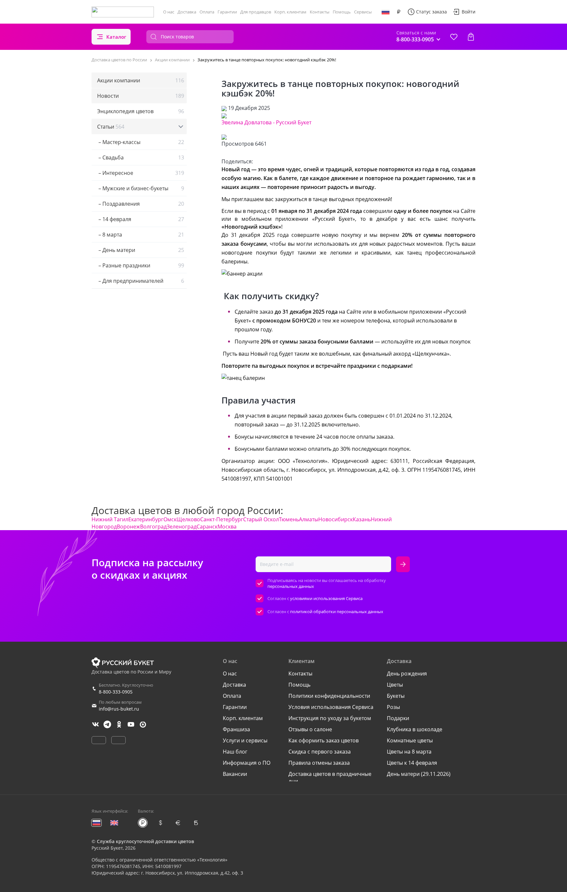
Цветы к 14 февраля (412, 762)
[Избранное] (453, 36)
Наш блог (235, 751)
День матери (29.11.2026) (419, 774)
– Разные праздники (140, 265)
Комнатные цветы (410, 740)
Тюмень (289, 519)
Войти (468, 12)
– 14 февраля (140, 219)
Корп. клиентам (290, 12)
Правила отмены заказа (319, 762)
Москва (227, 526)
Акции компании (140, 80)
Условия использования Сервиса (330, 707)
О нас (168, 12)
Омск (170, 519)
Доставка (187, 12)
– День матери (140, 250)
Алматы (308, 519)
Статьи (110, 126)
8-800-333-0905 (116, 692)
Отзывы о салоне (310, 729)
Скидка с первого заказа (319, 751)
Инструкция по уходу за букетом (329, 718)
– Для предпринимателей (140, 280)
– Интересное (140, 172)
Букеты (396, 695)
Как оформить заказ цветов (323, 740)
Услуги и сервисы (245, 740)
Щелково (188, 519)
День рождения (407, 673)
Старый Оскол (261, 519)
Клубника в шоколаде (414, 729)
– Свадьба (140, 157)
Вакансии (235, 774)
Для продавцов (255, 12)
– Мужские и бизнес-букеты (140, 188)
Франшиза (236, 729)
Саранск (207, 526)
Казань (362, 519)
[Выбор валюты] (399, 12)
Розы (393, 707)
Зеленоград (182, 526)
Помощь (342, 12)
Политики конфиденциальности (329, 695)
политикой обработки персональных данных (336, 611)
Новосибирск (335, 519)
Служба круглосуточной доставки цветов (145, 841)
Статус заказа (431, 12)
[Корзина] (470, 36)
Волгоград (153, 526)
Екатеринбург (145, 519)
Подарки (398, 718)
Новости (140, 95)
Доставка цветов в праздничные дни (329, 777)
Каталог (116, 36)
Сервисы (363, 12)
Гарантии (227, 12)
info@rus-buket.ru (119, 709)
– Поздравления (140, 203)
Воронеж (128, 526)
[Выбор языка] (385, 12)
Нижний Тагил (110, 519)
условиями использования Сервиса (326, 598)
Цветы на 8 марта (409, 751)
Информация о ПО (246, 762)
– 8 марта (140, 234)
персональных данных (290, 586)
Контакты (319, 12)
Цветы (395, 684)
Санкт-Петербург (221, 519)
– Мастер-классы (140, 142)
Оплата (207, 12)
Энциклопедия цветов (140, 111)
